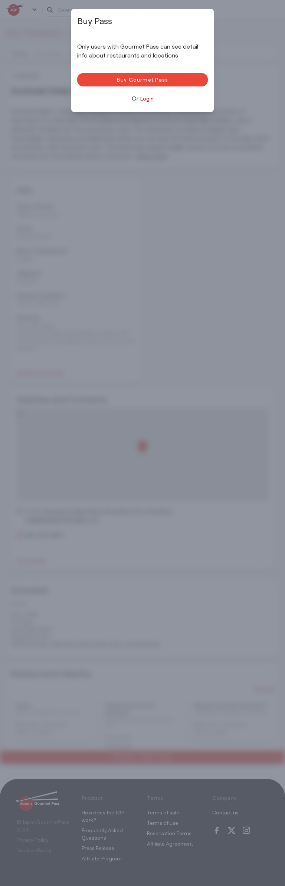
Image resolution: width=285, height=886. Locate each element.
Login (147, 98)
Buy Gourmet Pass (142, 79)
